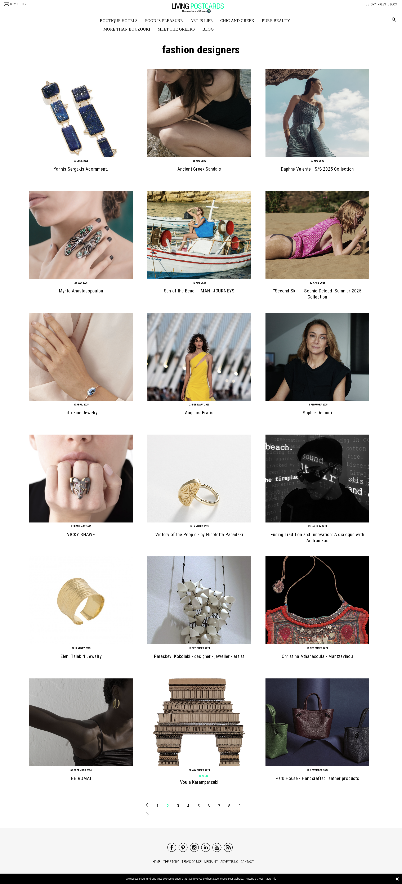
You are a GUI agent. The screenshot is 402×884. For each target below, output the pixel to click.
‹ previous (147, 806)
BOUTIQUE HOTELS (119, 20)
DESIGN (203, 776)
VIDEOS (392, 4)
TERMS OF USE (192, 862)
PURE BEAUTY (276, 20)
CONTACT (247, 862)
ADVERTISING (229, 862)
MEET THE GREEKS (176, 29)
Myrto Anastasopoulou (81, 290)
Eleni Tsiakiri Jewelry (81, 656)
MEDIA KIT (211, 862)
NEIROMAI (81, 778)
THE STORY (369, 4)
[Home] (202, 6)
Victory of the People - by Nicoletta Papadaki (199, 534)
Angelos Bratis (199, 412)
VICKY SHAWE (81, 534)
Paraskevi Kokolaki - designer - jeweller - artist (199, 656)
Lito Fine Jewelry (81, 412)
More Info (270, 878)
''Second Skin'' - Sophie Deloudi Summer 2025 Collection (317, 294)
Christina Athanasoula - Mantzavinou (317, 656)
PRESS (382, 4)
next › (147, 815)
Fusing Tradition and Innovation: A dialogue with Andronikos (317, 537)
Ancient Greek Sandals (199, 169)
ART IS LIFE (201, 20)
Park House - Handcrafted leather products (317, 778)
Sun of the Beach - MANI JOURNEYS (199, 290)
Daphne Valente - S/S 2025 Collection (317, 169)
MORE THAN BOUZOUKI (126, 29)
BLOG (208, 29)
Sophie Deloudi (317, 412)
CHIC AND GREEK (237, 20)
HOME (157, 862)
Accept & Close (254, 878)
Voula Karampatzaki (199, 782)
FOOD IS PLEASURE (164, 20)
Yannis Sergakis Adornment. (81, 169)
